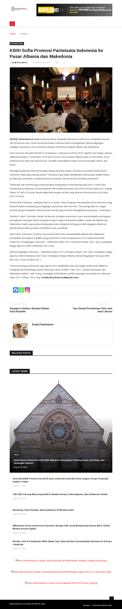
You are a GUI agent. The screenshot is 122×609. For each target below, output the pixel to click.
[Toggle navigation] (12, 24)
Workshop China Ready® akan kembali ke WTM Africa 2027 (43, 510)
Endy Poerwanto (20, 62)
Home (13, 33)
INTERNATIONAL (16, 44)
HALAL (16, 455)
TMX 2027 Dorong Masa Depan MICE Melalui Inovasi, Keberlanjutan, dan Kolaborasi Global (60, 494)
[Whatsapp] (21, 290)
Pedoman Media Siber (102, 605)
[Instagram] (27, 290)
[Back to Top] (111, 598)
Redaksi (86, 605)
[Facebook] (15, 290)
